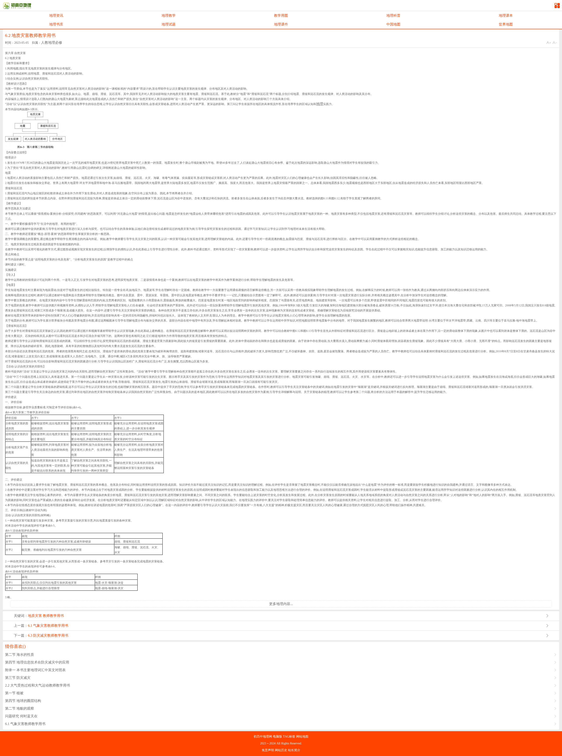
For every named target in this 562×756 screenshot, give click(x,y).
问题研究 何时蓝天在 (21, 716)
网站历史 (281, 750)
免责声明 (268, 750)
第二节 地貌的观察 (19, 708)
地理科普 (393, 15)
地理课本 (506, 15)
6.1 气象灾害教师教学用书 (48, 625)
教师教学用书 (53, 616)
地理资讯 (56, 15)
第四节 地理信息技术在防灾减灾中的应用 (37, 662)
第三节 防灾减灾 (18, 678)
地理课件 (281, 24)
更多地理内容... (281, 604)
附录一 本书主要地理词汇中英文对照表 (35, 670)
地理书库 (56, 24)
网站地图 (302, 736)
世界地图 (506, 24)
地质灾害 (35, 616)
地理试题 (169, 24)
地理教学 (169, 15)
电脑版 (278, 736)
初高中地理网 (263, 736)
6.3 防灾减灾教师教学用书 (48, 635)
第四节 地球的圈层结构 (23, 701)
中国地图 (393, 24)
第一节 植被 (14, 693)
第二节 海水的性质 (19, 654)
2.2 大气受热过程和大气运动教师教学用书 (37, 685)
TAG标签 (289, 736)
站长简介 (294, 750)
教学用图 (281, 15)
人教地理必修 (51, 42)
